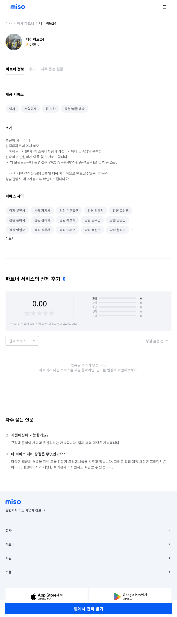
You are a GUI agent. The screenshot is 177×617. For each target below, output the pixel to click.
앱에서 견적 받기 (88, 608)
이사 (9, 23)
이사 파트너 (25, 23)
